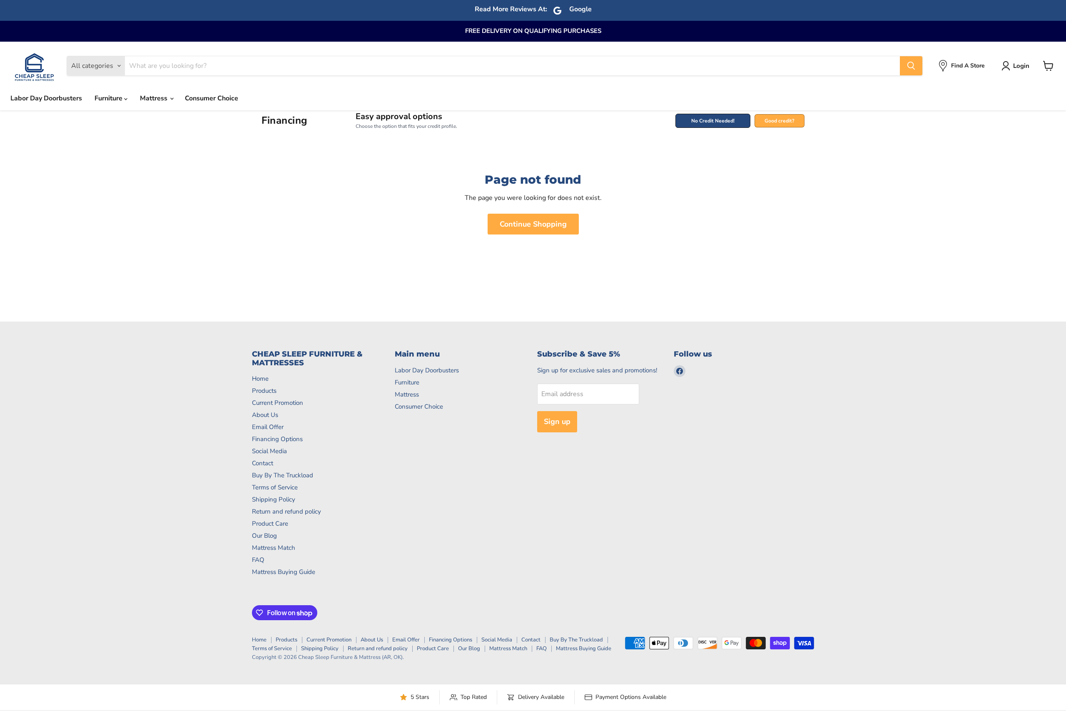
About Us (265, 415)
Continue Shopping (533, 224)
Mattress (154, 98)
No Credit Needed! (713, 120)
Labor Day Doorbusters (46, 98)
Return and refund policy (286, 511)
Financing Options (277, 439)
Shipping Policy (273, 499)
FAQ (258, 560)
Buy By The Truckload (282, 475)
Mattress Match (273, 548)
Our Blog (264, 535)
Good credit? (780, 120)
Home (260, 378)
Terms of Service (275, 487)
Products (264, 391)
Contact (262, 463)
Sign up (557, 422)
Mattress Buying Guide (283, 572)
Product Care (270, 523)
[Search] (911, 65)
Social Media (269, 451)
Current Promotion (277, 403)
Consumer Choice (211, 98)
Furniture (109, 98)
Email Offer (268, 427)
